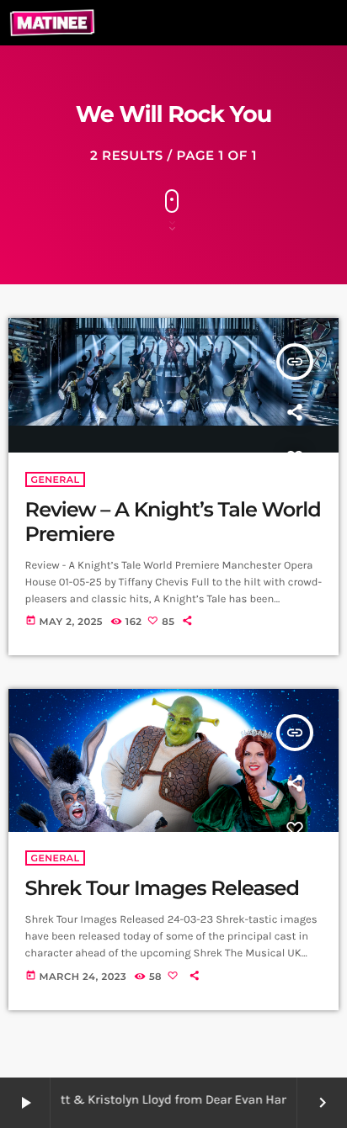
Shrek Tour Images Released (164, 888)
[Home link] (52, 22)
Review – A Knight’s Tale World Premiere (173, 522)
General (55, 479)
